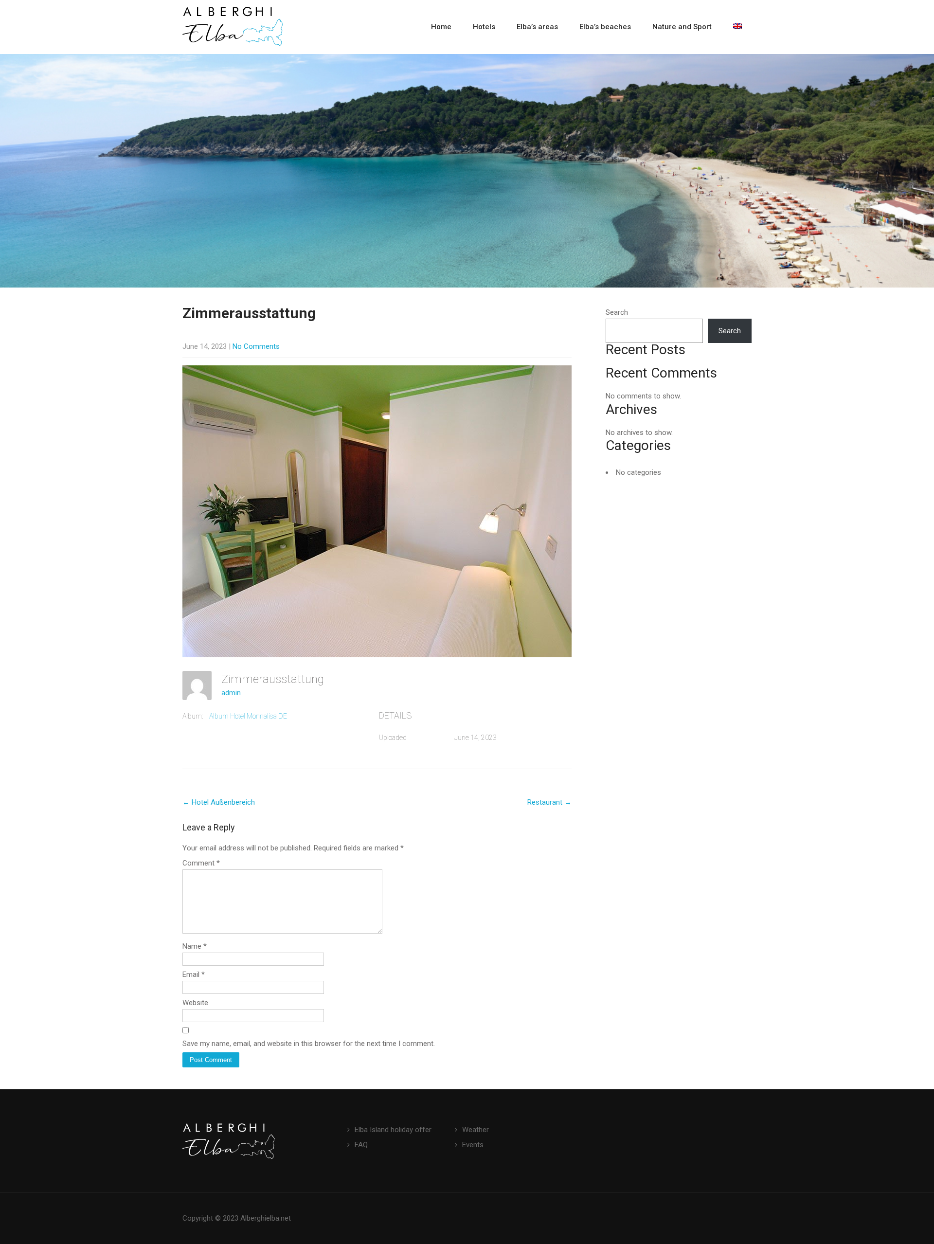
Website (195, 1002)
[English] (737, 26)
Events (473, 1144)
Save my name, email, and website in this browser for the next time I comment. (308, 1043)
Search (617, 312)
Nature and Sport (682, 26)
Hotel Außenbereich (218, 802)
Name (194, 946)
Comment (201, 863)
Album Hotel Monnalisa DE (248, 716)
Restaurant (549, 802)
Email (193, 974)
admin (231, 693)
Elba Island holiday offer (393, 1129)
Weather (475, 1129)
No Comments (256, 346)
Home (441, 26)
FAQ (361, 1144)
